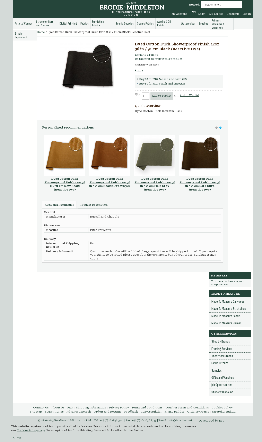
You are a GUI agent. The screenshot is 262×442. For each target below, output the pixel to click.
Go (194, 11)
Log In (247, 13)
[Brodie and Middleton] (132, 9)
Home (41, 32)
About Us (58, 407)
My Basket (216, 13)
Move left (220, 128)
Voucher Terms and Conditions (187, 407)
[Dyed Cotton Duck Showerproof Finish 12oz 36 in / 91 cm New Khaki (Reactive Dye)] (64, 137)
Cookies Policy (222, 407)
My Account (179, 13)
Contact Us (41, 407)
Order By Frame (198, 411)
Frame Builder (174, 411)
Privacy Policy (119, 407)
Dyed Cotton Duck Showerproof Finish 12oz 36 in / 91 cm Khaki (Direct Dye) (109, 182)
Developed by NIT (211, 420)
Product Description (93, 204)
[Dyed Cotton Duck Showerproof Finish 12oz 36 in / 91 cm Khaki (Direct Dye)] (109, 137)
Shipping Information (91, 407)
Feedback (131, 411)
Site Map (36, 411)
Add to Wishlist (189, 95)
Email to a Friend (146, 54)
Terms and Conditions (147, 407)
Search (194, 4)
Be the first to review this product (158, 58)
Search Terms (54, 411)
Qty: (138, 94)
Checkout (233, 13)
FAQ (70, 407)
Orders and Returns (107, 411)
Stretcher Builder (224, 411)
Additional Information (59, 204)
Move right (216, 128)
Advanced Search (79, 411)
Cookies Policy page (31, 430)
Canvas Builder (151, 411)
